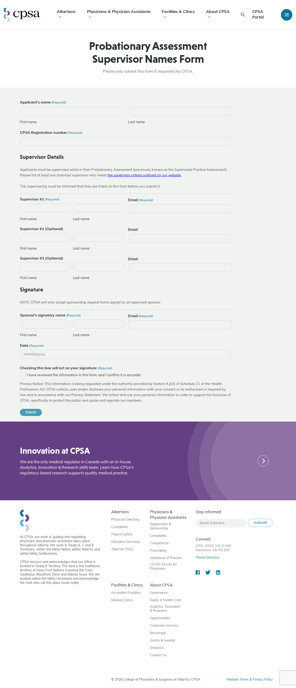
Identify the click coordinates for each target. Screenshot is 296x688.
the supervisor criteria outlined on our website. (145, 175)
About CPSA (218, 12)
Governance (159, 593)
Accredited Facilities (126, 593)
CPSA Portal (258, 14)
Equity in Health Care (165, 600)
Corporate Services (164, 626)
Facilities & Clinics (178, 12)
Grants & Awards (162, 640)
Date (32, 346)
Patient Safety (122, 534)
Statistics (156, 648)
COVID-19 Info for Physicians (163, 567)
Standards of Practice (166, 558)
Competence (159, 543)
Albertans (66, 12)
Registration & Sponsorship (160, 526)
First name (28, 122)
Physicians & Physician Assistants (119, 12)
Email (140, 200)
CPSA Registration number (51, 133)
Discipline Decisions (125, 542)
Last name (136, 122)
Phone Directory (207, 558)
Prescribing (158, 551)
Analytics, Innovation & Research (165, 609)
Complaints (119, 527)
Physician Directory (125, 520)
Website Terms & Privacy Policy (249, 680)
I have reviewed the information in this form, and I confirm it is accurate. (84, 375)
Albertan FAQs (122, 549)
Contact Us (158, 655)
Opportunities (160, 618)
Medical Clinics (122, 600)
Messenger (158, 633)
